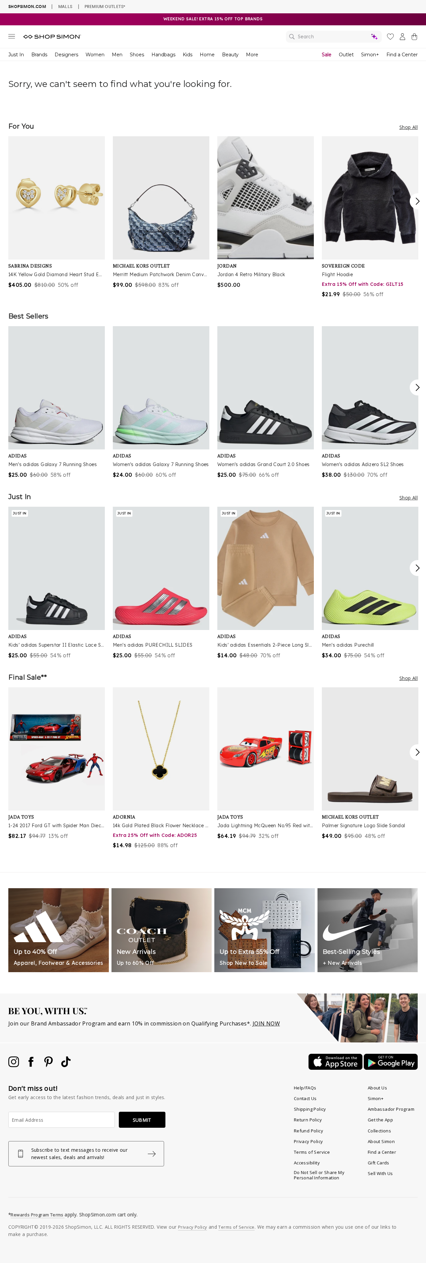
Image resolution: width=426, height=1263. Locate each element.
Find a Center (402, 55)
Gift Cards (378, 1163)
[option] (56, 212)
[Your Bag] (414, 38)
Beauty (230, 55)
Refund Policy (308, 1131)
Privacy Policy (308, 1141)
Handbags (163, 55)
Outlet (346, 55)
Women (95, 55)
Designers (66, 55)
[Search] (334, 37)
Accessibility (307, 1163)
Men (117, 55)
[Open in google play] (391, 1067)
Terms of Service (312, 1152)
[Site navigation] (11, 37)
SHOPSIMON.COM (27, 6)
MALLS (65, 6)
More (252, 55)
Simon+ (370, 55)
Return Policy (308, 1120)
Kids (187, 55)
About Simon (381, 1141)
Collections (379, 1131)
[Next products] (418, 201)
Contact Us (305, 1098)
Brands (39, 55)
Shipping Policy (310, 1109)
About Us (377, 1088)
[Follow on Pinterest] (49, 1065)
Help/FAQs (305, 1088)
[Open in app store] (336, 1067)
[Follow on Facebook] (32, 1065)
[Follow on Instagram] (14, 1065)
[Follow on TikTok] (66, 1065)
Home (207, 55)
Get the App (380, 1120)
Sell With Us (380, 1173)
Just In (16, 55)
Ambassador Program (391, 1109)
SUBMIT (142, 1120)
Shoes (137, 55)
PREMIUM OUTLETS (105, 6)
